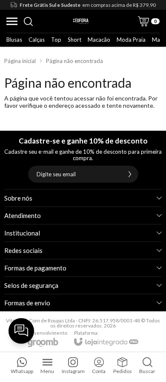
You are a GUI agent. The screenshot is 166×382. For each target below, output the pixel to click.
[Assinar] (129, 174)
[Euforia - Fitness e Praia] (81, 21)
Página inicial (20, 60)
